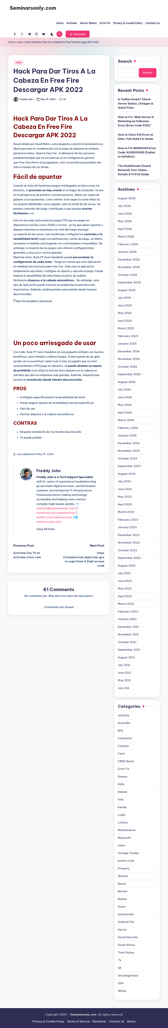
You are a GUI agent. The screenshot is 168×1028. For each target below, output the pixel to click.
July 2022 (124, 573)
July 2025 (124, 297)
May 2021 (124, 680)
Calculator (125, 738)
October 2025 (127, 275)
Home (11, 42)
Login (121, 815)
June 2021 (124, 673)
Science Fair (126, 922)
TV (120, 960)
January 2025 (127, 343)
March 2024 (126, 420)
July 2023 (124, 481)
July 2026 (124, 206)
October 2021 (127, 642)
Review (122, 891)
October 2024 (127, 366)
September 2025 (129, 282)
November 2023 (129, 451)
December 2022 (129, 535)
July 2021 (124, 665)
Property (124, 868)
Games (122, 776)
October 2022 (127, 550)
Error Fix (123, 769)
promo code (126, 860)
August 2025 (127, 290)
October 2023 (127, 458)
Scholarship (126, 914)
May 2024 (125, 405)
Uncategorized (128, 975)
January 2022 (127, 619)
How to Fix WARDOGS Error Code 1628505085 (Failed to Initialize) (137, 152)
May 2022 (125, 588)
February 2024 (128, 428)
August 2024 (127, 382)
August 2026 (127, 198)
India (121, 784)
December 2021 (128, 627)
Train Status (126, 952)
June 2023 (125, 489)
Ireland (122, 792)
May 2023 (125, 496)
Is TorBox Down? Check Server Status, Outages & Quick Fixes (135, 103)
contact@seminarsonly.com (55, 508)
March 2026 (126, 236)
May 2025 (125, 313)
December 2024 (129, 351)
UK (120, 968)
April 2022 (125, 596)
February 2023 (128, 519)
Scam (122, 906)
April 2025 (125, 321)
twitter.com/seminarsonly (54, 517)
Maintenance (127, 830)
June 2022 (125, 581)
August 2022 (127, 565)
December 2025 (129, 259)
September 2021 (129, 649)
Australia (124, 723)
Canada (123, 746)
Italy (121, 799)
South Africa (126, 945)
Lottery (123, 822)
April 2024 (125, 412)
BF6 (120, 730)
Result (122, 883)
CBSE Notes (126, 761)
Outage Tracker (128, 853)
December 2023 (129, 443)
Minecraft (124, 838)
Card (121, 753)
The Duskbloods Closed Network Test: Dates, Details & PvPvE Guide (134, 170)
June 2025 (125, 305)
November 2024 (129, 359)
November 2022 (129, 542)
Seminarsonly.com (33, 8)
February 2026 (128, 244)
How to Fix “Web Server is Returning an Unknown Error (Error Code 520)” (136, 121)
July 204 (123, 688)
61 (64, 99)
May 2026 (125, 221)
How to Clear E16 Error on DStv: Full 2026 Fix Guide (135, 137)
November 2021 (128, 634)
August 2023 (127, 474)
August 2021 (126, 657)
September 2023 (129, 466)
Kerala (122, 807)
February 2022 (128, 611)
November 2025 (129, 267)
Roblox (122, 899)
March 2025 (126, 328)
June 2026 (125, 213)
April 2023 (125, 504)
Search (125, 61)
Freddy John (48, 470)
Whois (122, 991)
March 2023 (126, 512)
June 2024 (125, 397)
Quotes (123, 876)
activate (123, 715)
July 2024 (124, 389)
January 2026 (127, 252)
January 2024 (127, 435)
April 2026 (125, 229)
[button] (78, 34)
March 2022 (126, 604)
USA (121, 983)
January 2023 (127, 527)
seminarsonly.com (48, 521)
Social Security (128, 937)
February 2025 (128, 336)
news (20, 42)
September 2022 (129, 558)
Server (122, 929)
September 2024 (129, 374)
